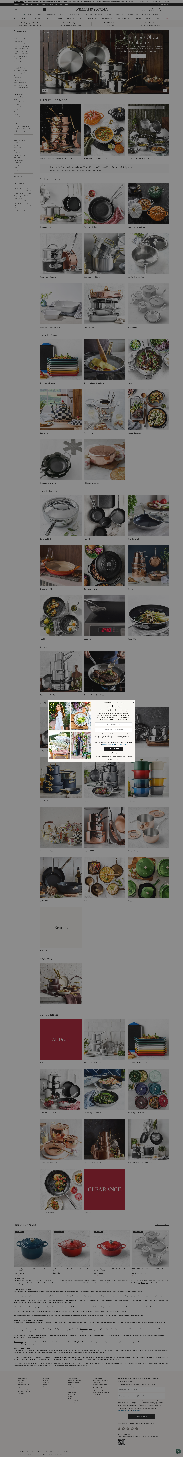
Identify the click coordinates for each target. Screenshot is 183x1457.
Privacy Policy (122, 744)
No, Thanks (113, 753)
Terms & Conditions (108, 744)
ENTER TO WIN (113, 748)
